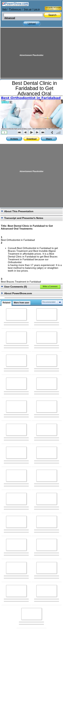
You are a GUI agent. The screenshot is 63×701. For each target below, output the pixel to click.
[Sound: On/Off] (52, 132)
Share (49, 139)
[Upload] (32, 23)
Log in (37, 9)
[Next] (37, 132)
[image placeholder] (16, 314)
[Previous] (25, 132)
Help (4, 9)
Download (31, 139)
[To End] (42, 132)
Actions (14, 139)
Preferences (15, 9)
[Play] (31, 132)
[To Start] (19, 132)
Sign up (27, 9)
